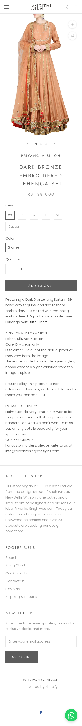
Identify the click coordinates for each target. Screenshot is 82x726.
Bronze (13, 247)
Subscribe (21, 657)
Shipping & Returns (21, 596)
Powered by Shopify (41, 686)
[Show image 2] (41, 144)
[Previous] (27, 144)
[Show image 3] (46, 144)
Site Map (12, 588)
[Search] (68, 7)
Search (11, 557)
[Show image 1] (36, 144)
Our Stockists (16, 573)
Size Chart (38, 321)
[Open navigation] (6, 7)
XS (10, 215)
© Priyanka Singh (41, 680)
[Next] (54, 144)
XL (58, 215)
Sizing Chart (15, 565)
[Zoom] (72, 24)
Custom (15, 226)
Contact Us (15, 581)
